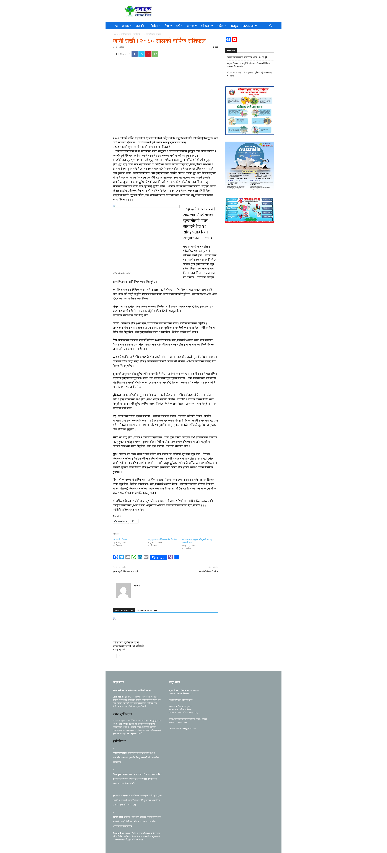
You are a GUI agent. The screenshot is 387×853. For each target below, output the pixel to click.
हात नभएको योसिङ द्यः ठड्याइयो (125, 571)
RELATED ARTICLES (124, 610)
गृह (116, 26)
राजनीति (140, 26)
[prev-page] (115, 656)
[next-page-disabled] (119, 656)
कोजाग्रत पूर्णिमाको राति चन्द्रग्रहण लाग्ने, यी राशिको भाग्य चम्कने (128, 646)
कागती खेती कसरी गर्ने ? (208, 571)
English (248, 26)
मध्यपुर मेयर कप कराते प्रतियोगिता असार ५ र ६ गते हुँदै (247, 57)
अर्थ (178, 26)
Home (115, 34)
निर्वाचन (154, 26)
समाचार (125, 26)
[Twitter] (141, 54)
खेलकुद (234, 26)
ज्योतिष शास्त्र (126, 34)
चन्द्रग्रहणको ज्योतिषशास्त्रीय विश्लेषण (162, 539)
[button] (270, 26)
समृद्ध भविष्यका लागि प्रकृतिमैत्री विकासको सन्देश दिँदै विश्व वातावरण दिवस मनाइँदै (248, 65)
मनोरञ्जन (205, 26)
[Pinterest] (148, 54)
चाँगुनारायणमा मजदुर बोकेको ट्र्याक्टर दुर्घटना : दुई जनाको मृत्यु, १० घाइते (250, 74)
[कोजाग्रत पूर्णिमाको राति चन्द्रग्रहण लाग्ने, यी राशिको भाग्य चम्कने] (129, 628)
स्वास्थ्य (190, 26)
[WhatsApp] (155, 54)
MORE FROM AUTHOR (147, 610)
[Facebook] (135, 54)
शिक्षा (167, 26)
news (137, 585)
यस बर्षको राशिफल (120, 539)
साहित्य (220, 26)
